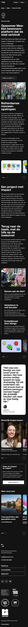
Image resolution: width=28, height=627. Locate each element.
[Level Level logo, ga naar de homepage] (2, 545)
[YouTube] (10, 581)
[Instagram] (6, 581)
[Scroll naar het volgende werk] (24, 533)
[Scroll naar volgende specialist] (24, 458)
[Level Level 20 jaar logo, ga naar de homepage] (3, 2)
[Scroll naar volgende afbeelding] (24, 177)
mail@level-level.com (7, 557)
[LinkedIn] (2, 581)
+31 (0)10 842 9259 (6, 560)
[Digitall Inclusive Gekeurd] (5, 613)
